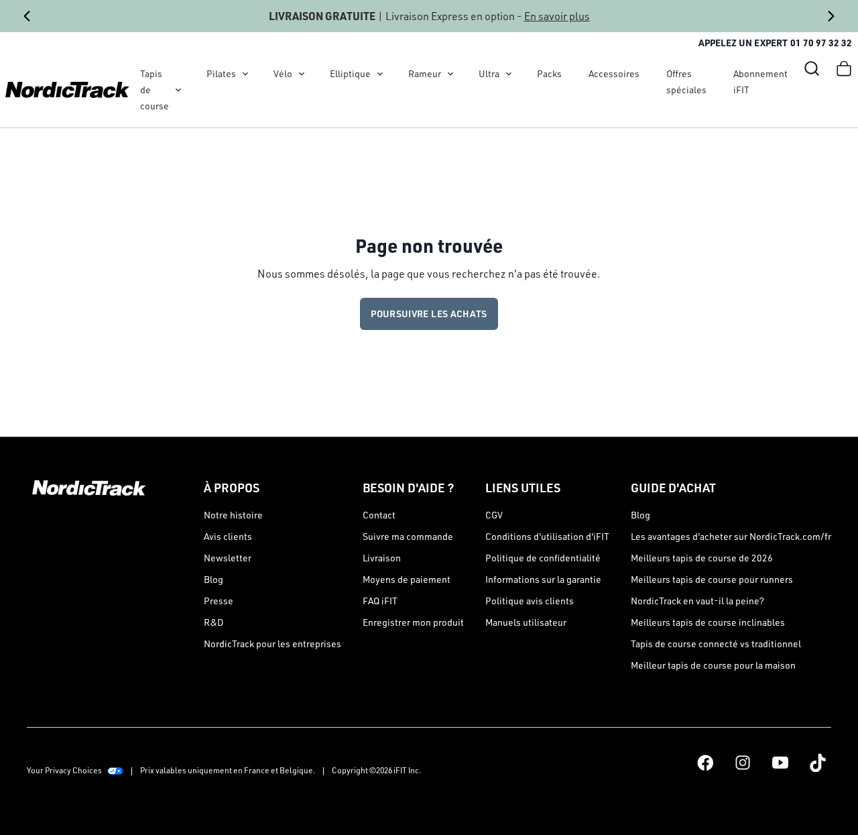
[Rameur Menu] (450, 73)
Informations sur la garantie (543, 579)
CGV (494, 514)
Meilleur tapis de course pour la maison (713, 665)
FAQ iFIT (380, 600)
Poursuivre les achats (429, 313)
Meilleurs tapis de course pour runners (712, 579)
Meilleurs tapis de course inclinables (708, 622)
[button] (811, 68)
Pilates (221, 73)
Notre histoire (233, 514)
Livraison (382, 557)
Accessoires (614, 73)
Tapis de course (154, 89)
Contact (379, 514)
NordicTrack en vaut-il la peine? (697, 600)
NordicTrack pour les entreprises (272, 643)
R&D (213, 622)
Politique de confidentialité (543, 557)
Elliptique (350, 73)
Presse (218, 600)
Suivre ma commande (408, 536)
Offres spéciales (686, 81)
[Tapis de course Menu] (178, 90)
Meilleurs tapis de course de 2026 (702, 557)
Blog (213, 579)
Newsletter (227, 557)
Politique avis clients (529, 600)
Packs (549, 73)
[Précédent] (27, 16)
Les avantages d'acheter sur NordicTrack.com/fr (731, 536)
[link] (67, 89)
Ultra (489, 73)
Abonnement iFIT (760, 81)
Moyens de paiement (406, 579)
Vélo (282, 73)
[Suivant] (831, 16)
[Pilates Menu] (245, 73)
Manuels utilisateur (525, 622)
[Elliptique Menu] (380, 73)
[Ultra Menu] (508, 73)
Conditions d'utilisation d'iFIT (547, 536)
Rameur (424, 73)
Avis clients (228, 536)
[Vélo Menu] (301, 73)
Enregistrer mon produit (413, 622)
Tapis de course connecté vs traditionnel (716, 643)
